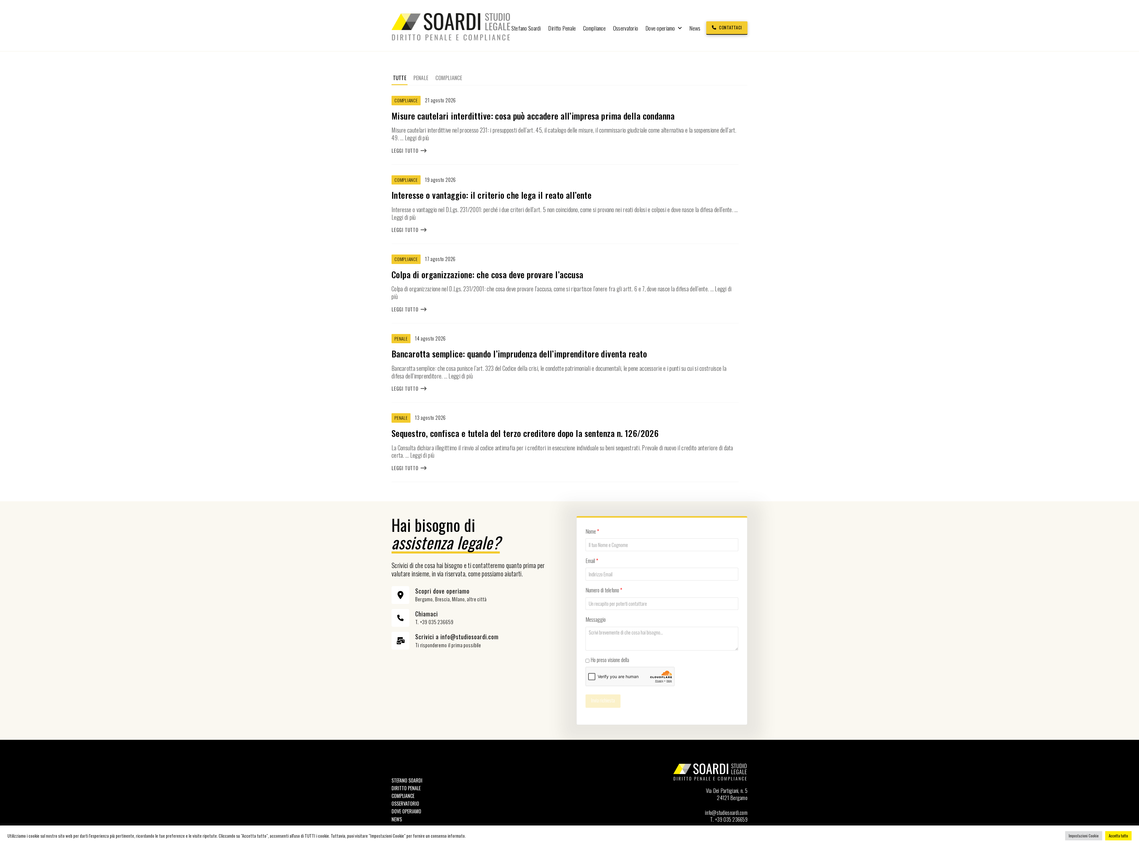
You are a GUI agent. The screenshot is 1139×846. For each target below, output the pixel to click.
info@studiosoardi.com (726, 812)
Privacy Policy (643, 660)
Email (592, 560)
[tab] (400, 78)
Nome (592, 531)
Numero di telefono (604, 590)
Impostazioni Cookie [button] (1084, 836)
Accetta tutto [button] (1118, 836)
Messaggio (596, 619)
